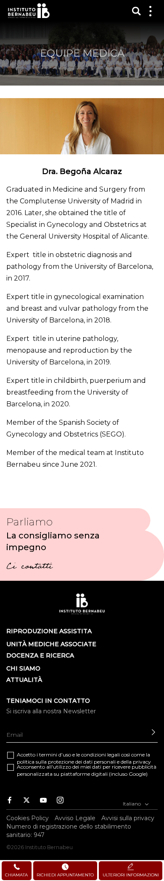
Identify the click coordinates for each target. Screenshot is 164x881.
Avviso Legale (75, 818)
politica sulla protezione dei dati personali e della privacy (84, 762)
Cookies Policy (27, 818)
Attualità (24, 679)
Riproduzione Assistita (49, 631)
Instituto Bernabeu (28, 10)
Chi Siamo (23, 668)
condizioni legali (100, 754)
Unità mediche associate (51, 644)
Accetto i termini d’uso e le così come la (84, 758)
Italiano (132, 803)
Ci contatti (29, 567)
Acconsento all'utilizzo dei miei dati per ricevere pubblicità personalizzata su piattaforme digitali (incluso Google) (86, 770)
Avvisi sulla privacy (127, 818)
